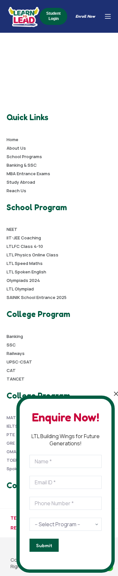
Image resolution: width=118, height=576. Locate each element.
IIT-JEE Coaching (24, 238)
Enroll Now (85, 16)
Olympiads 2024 (23, 280)
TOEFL (13, 460)
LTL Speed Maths (25, 263)
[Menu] (108, 16)
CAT (11, 370)
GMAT (13, 452)
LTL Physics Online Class (32, 255)
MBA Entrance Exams (28, 174)
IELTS (12, 426)
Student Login (53, 16)
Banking (15, 336)
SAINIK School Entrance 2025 (37, 297)
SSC (11, 345)
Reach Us (16, 191)
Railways (16, 353)
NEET (12, 229)
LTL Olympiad (20, 289)
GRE (11, 443)
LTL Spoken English (26, 272)
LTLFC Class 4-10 (25, 246)
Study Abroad (21, 182)
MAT (11, 417)
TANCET (16, 379)
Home (12, 139)
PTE (11, 434)
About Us (16, 148)
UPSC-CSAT (19, 362)
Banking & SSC (22, 165)
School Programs (24, 156)
